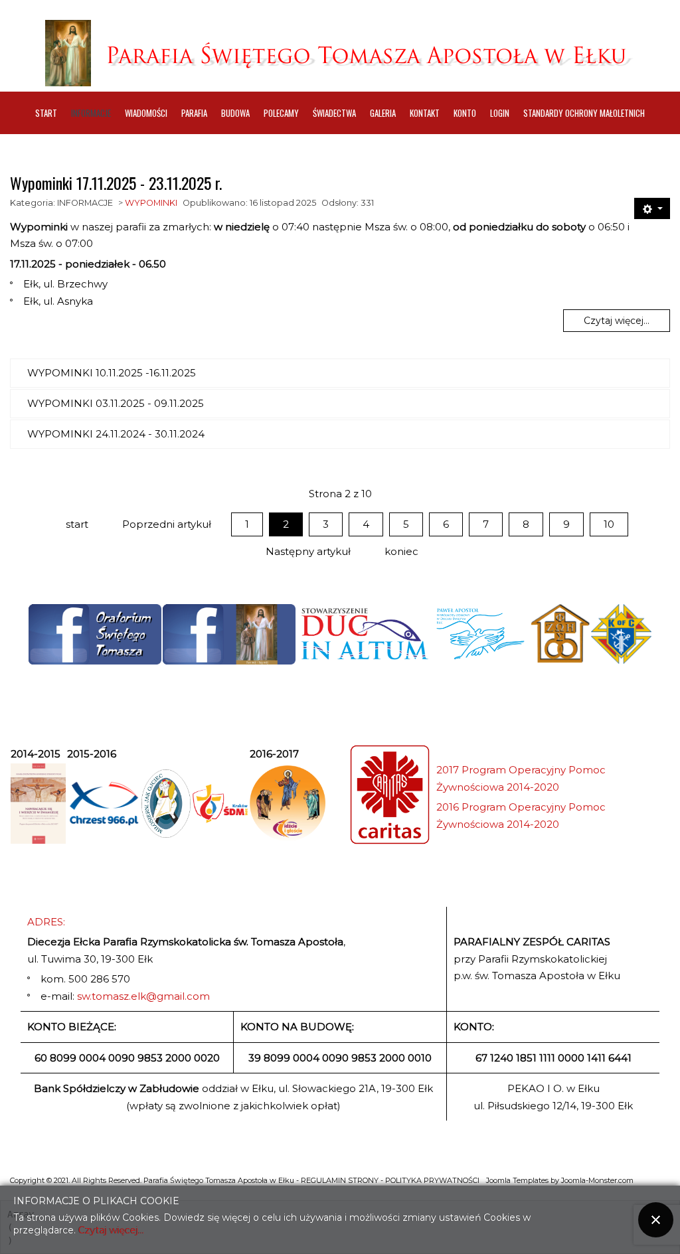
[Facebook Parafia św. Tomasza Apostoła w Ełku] (229, 634)
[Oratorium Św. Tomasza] (95, 634)
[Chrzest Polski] (103, 803)
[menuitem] (46, 113)
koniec (401, 551)
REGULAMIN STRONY (340, 1180)
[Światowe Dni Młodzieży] (220, 803)
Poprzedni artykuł (166, 524)
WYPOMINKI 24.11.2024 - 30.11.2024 (116, 434)
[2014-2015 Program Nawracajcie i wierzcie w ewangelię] (38, 803)
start (77, 524)
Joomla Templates (517, 1180)
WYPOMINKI (151, 203)
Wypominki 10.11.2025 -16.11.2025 (111, 372)
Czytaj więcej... (616, 321)
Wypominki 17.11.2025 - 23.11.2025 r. (116, 183)
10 (609, 524)
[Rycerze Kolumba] (621, 634)
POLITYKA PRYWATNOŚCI (432, 1180)
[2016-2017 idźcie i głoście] (287, 803)
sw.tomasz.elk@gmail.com (143, 996)
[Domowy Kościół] (560, 634)
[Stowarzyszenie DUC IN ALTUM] (364, 634)
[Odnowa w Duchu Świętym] (480, 634)
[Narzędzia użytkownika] (652, 208)
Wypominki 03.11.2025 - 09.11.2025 (115, 403)
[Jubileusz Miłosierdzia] (166, 803)
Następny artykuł (308, 551)
